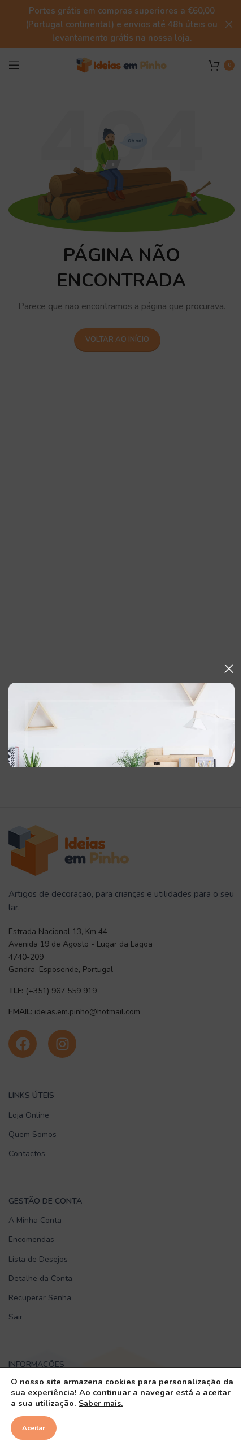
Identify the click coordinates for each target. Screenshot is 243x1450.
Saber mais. (101, 1403)
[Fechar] (229, 668)
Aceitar (33, 1427)
